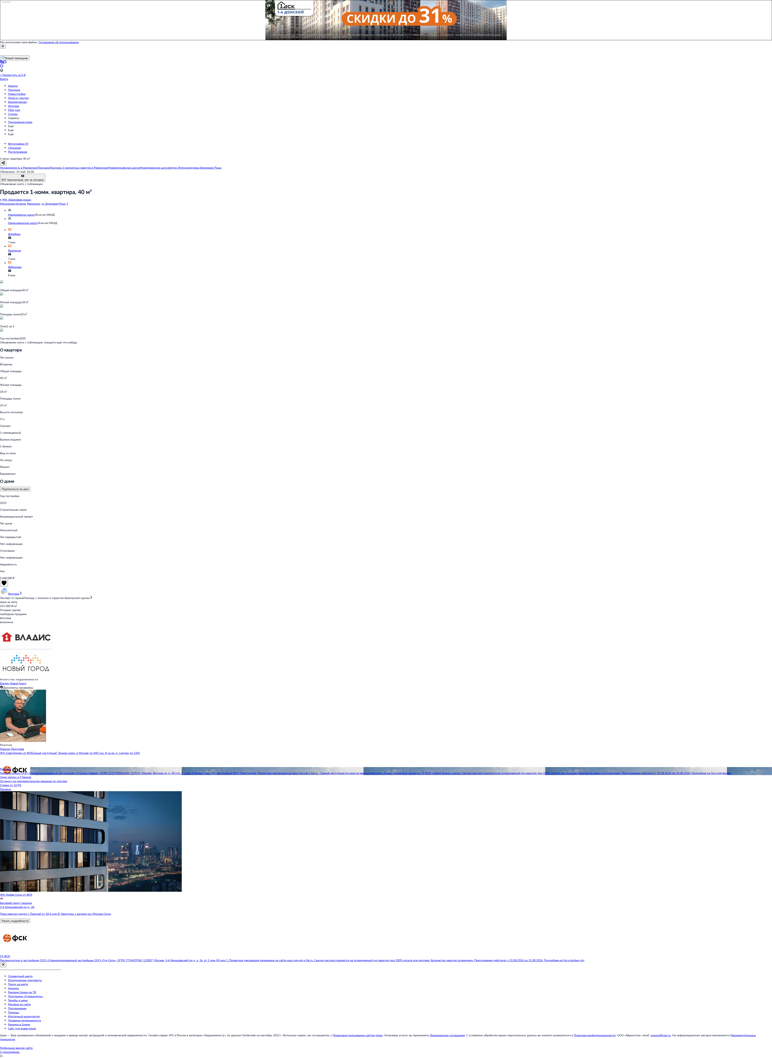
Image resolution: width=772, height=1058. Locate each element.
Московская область (13, 203)
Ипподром (14, 234)
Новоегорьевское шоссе (22, 223)
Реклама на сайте (19, 1004)
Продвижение (17, 1008)
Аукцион (13, 988)
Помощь (13, 1012)
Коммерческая (17, 102)
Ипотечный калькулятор (24, 1016)
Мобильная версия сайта (16, 1048)
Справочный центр (20, 976)
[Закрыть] (3, 46)
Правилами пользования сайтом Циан (358, 1035)
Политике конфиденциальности (595, 1035)
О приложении (10, 1052)
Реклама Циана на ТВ (22, 992)
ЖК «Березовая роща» (16, 199)
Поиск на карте (18, 984)
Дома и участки (18, 98)
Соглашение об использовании (58, 42)
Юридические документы (25, 980)
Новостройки (17, 94)
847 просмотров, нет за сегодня (23, 180)
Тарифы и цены (18, 1000)
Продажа (14, 90)
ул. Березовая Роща (53, 203)
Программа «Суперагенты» (25, 996)
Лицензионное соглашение (447, 1035)
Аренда (13, 86)
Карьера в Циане (19, 1024)
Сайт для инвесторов (22, 1028)
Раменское (33, 203)
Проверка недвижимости (24, 1020)
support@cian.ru (661, 1035)
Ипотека (13, 106)
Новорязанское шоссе (21, 215)
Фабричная (15, 267)
